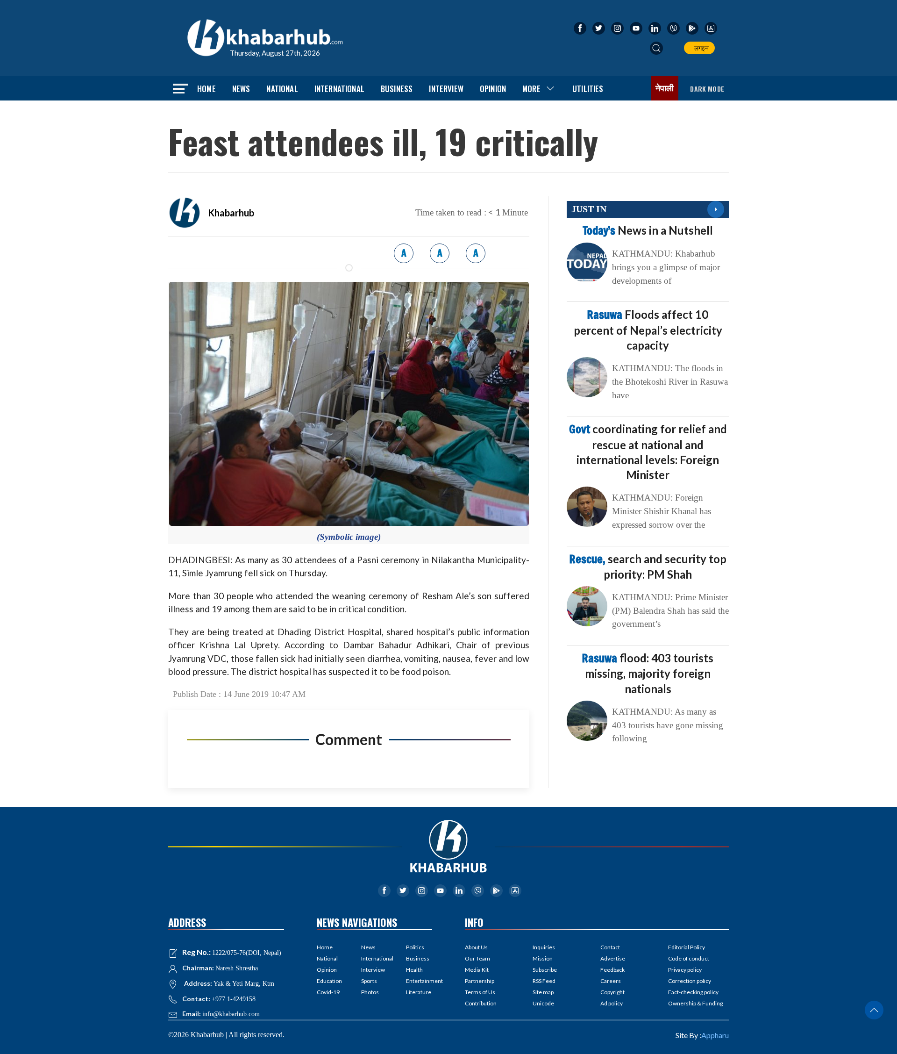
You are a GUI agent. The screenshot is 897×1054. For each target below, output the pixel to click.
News (241, 88)
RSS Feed (544, 980)
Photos (370, 992)
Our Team (477, 958)
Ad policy (611, 1003)
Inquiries (544, 947)
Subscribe (545, 969)
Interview (446, 88)
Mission (543, 958)
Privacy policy (685, 969)
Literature (418, 992)
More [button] (531, 88)
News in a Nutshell (648, 230)
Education (329, 980)
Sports (369, 980)
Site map (543, 992)
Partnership (479, 980)
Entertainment (419, 980)
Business (397, 88)
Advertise (612, 958)
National (282, 88)
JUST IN (588, 209)
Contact (610, 947)
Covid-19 (328, 992)
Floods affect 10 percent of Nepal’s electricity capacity (648, 329)
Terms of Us (480, 992)
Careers (610, 980)
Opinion (493, 88)
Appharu (715, 1035)
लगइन (700, 48)
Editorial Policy (686, 947)
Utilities (588, 88)
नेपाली (664, 88)
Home (206, 88)
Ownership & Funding (695, 1003)
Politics (415, 947)
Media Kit (477, 969)
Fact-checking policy (693, 992)
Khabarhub (231, 212)
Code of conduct (688, 958)
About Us (476, 947)
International (339, 88)
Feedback (612, 969)
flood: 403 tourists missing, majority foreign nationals (647, 673)
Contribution (481, 1003)
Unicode (543, 1003)
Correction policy (689, 980)
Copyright (612, 992)
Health (414, 969)
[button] (656, 48)
